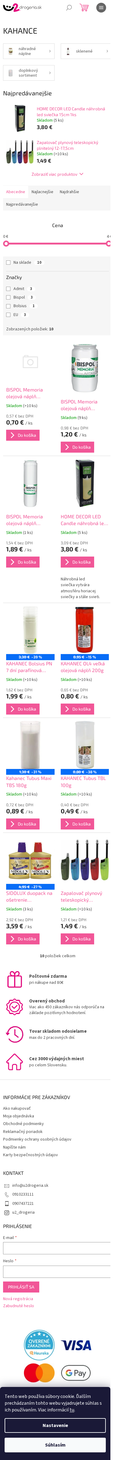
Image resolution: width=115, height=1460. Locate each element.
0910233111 (23, 1194)
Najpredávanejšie (22, 204)
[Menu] (101, 8)
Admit (22, 289)
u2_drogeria (23, 1212)
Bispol (23, 297)
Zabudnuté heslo (18, 1306)
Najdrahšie (69, 192)
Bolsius (24, 306)
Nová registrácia (18, 1299)
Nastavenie (55, 1425)
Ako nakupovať (17, 1108)
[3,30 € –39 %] (30, 630)
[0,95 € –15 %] (85, 630)
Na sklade (27, 262)
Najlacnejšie (42, 192)
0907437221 (23, 1204)
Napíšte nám (14, 1147)
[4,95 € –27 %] (30, 860)
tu (72, 1410)
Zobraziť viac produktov (54, 174)
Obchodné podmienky (23, 1124)
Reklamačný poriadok (23, 1132)
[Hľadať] (69, 8)
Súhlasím (55, 1445)
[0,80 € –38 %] (85, 745)
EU (19, 315)
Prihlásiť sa (21, 1286)
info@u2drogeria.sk (30, 1185)
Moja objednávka (18, 1116)
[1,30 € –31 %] (30, 745)
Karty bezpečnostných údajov (30, 1155)
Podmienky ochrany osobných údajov (37, 1139)
